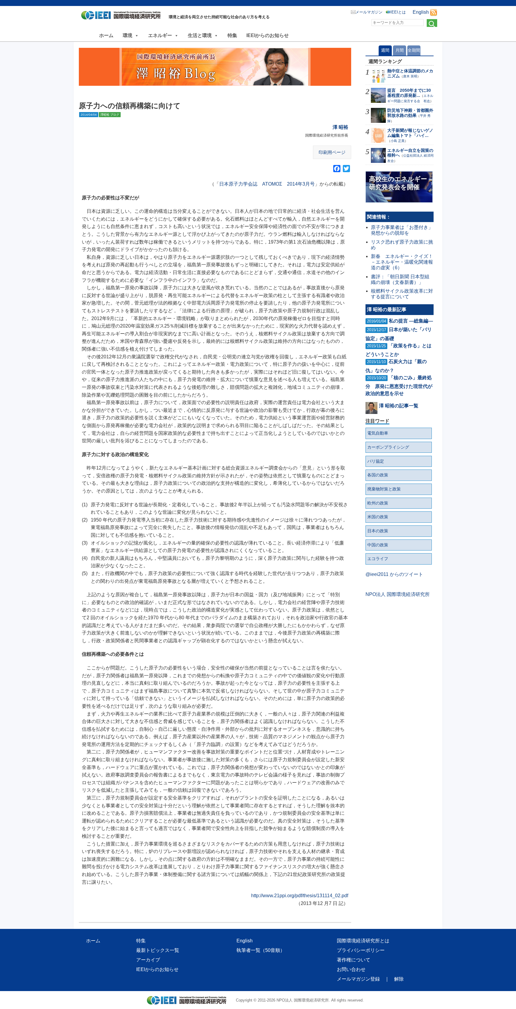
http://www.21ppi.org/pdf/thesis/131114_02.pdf (299, 895)
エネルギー (160, 35)
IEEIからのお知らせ (267, 35)
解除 (399, 979)
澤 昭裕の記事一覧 (398, 405)
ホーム (106, 35)
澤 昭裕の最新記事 (386, 309)
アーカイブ (148, 959)
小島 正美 (398, 141)
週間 (385, 50)
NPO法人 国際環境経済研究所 (398, 594)
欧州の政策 (377, 503)
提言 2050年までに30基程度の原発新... (409, 93)
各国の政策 (377, 475)
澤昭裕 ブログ (109, 114)
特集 (232, 35)
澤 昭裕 (340, 127)
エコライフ (377, 558)
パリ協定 (375, 461)
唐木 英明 (410, 76)
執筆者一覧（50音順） (260, 950)
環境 (127, 35)
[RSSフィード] (433, 12)
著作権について (353, 959)
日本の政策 (377, 530)
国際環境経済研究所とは (363, 940)
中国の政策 (377, 544)
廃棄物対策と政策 (384, 489)
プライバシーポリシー (361, 950)
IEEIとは (398, 12)
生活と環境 (200, 35)
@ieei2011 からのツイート (394, 574)
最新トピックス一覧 (157, 950)
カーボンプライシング (388, 447)
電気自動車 (377, 433)
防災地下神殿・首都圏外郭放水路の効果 (410, 113)
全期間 (414, 50)
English (421, 12)
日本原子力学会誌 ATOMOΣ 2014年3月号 (267, 183)
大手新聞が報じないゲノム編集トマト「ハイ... (410, 133)
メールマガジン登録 (358, 979)
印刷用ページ (332, 152)
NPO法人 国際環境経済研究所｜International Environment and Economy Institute (122, 16)
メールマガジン (369, 12)
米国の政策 (377, 516)
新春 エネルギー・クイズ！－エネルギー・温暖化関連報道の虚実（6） (402, 262)
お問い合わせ (351, 969)
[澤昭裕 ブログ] (215, 67)
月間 (399, 50)
